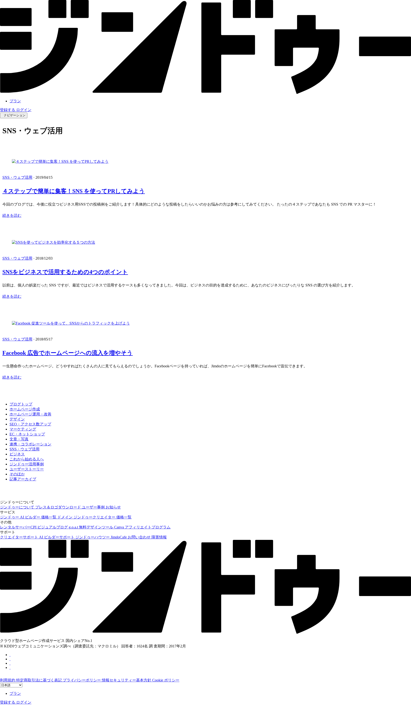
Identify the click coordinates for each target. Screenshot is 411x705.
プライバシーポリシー (82, 680)
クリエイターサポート (19, 537)
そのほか (17, 474)
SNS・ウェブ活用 (17, 177)
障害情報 (159, 537)
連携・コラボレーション (30, 444)
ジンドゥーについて (17, 507)
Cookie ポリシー (165, 680)
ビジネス (17, 454)
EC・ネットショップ (27, 434)
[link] (205, 93)
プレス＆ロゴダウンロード (58, 507)
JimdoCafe (119, 537)
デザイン (17, 419)
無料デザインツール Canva (102, 527)
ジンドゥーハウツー (93, 537)
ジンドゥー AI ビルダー (20, 517)
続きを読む (11, 215)
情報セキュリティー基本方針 (127, 680)
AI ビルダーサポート (57, 537)
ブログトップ (21, 404)
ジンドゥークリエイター (94, 517)
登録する (8, 110)
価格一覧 (49, 517)
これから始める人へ (27, 459)
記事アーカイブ (23, 479)
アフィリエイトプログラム (148, 527)
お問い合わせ (140, 537)
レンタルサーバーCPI (18, 527)
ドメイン (65, 517)
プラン (15, 101)
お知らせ (113, 507)
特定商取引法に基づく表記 (39, 680)
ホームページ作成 (25, 409)
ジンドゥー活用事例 (27, 464)
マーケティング (23, 429)
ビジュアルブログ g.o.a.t (58, 527)
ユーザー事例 (94, 507)
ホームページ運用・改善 (30, 414)
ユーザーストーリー (27, 469)
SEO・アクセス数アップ (30, 424)
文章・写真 (19, 439)
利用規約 (8, 680)
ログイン (23, 110)
